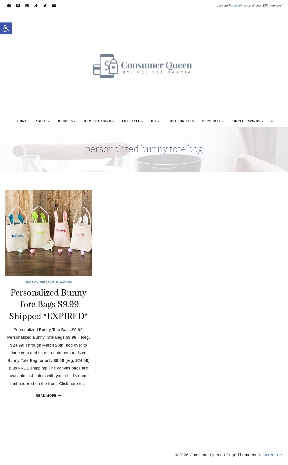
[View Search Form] (272, 121)
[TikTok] (36, 5)
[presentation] (48, 233)
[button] (6, 28)
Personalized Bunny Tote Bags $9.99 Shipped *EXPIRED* (48, 304)
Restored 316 (270, 455)
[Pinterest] (27, 5)
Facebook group (240, 5)
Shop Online (35, 282)
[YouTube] (54, 5)
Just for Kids (181, 121)
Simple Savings (60, 282)
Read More (48, 395)
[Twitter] (45, 5)
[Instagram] (18, 5)
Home (22, 121)
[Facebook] (9, 5)
